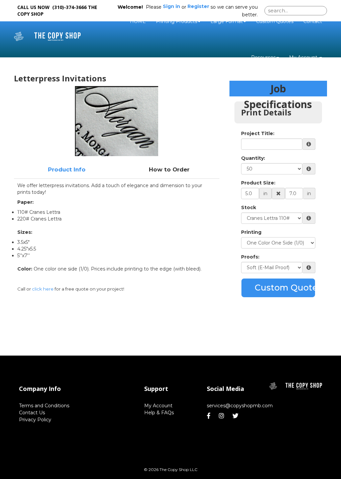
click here (43, 289)
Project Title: (257, 133)
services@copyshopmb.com (240, 406)
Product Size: (258, 183)
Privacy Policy (35, 420)
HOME (138, 21)
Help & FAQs (159, 413)
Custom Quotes (274, 21)
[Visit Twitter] (236, 416)
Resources (263, 57)
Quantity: (253, 158)
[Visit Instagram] (222, 416)
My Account (158, 406)
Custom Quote (285, 288)
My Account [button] (304, 57)
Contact (312, 21)
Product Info (67, 169)
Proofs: (250, 257)
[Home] (295, 386)
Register (198, 6)
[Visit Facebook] (209, 416)
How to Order (169, 169)
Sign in (171, 6)
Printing (251, 232)
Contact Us (32, 413)
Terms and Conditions (44, 406)
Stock (248, 207)
